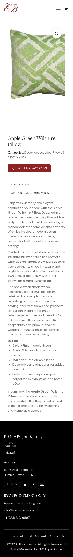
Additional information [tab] (30, 193)
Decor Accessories (37, 152)
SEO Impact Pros (50, 549)
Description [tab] (20, 184)
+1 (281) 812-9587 (17, 518)
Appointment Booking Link (22, 503)
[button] (56, 33)
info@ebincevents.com (20, 510)
